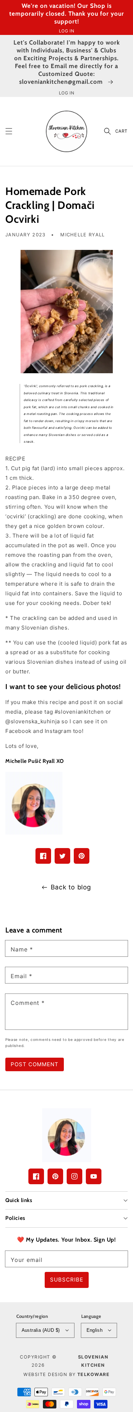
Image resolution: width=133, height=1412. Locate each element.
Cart (121, 131)
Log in (66, 31)
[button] (9, 131)
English (95, 1330)
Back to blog (71, 887)
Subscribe (66, 1279)
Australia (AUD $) (41, 1330)
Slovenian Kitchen (93, 1361)
